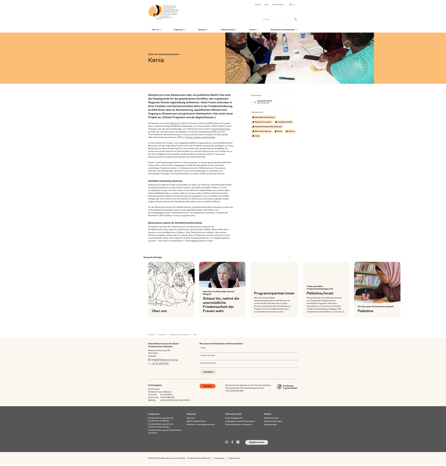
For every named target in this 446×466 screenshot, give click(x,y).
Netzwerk (202, 30)
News (267, 4)
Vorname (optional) (207, 355)
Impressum (219, 458)
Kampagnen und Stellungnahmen (240, 421)
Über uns (155, 29)
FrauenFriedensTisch (220, 128)
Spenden (258, 4)
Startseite (151, 335)
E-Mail (202, 348)
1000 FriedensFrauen (196, 421)
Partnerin (175, 123)
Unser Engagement (233, 418)
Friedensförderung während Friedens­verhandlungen (160, 425)
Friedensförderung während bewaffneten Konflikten (160, 419)
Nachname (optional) (208, 363)
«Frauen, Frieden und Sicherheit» (200, 137)
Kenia (195, 335)
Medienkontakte (271, 418)
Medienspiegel (270, 424)
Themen (252, 30)
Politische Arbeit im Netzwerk (238, 424)
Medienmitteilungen (273, 421)
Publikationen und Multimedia (283, 30)
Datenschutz (234, 458)
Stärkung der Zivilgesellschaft (180, 335)
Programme (178, 30)
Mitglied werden (256, 442)
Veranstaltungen (277, 4)
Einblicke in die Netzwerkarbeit (201, 424)
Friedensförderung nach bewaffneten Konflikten (165, 431)
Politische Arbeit (227, 30)
